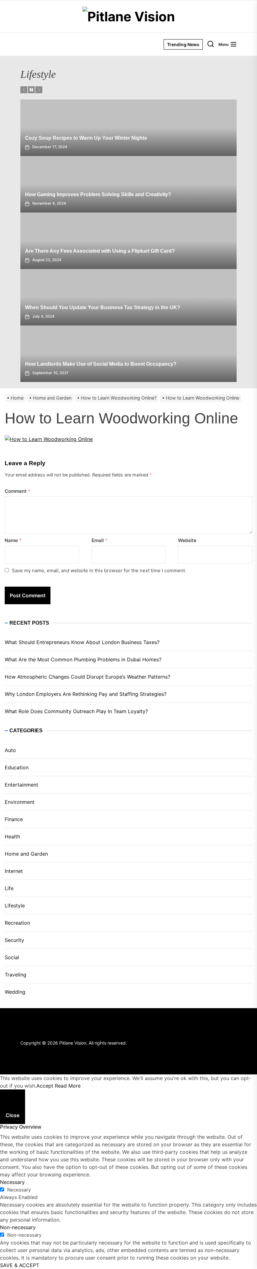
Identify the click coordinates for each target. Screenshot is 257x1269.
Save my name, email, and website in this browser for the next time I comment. (99, 570)
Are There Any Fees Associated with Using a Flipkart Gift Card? (100, 251)
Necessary (19, 1190)
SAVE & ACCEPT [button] (19, 1265)
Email (100, 540)
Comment (17, 491)
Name (13, 540)
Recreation (17, 923)
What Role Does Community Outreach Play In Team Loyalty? (76, 711)
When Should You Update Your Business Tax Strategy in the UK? (102, 307)
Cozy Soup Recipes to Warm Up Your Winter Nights (86, 138)
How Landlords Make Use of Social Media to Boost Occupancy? (100, 364)
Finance (14, 819)
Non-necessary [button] (18, 1227)
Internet (14, 871)
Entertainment (21, 785)
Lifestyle (15, 905)
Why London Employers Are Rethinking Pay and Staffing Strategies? (85, 694)
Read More (68, 1086)
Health (12, 836)
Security (14, 940)
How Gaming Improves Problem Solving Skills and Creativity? (98, 194)
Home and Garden (26, 854)
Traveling (15, 974)
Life (9, 888)
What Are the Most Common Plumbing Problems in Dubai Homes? (83, 659)
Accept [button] (44, 1086)
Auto (10, 750)
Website (187, 540)
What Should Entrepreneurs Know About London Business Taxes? (82, 642)
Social (12, 957)
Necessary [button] (12, 1182)
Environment (19, 802)
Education (17, 767)
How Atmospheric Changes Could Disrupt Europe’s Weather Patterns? (87, 677)
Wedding (15, 992)
